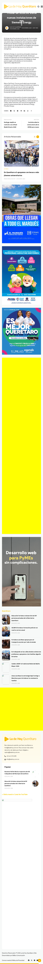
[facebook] (11, 111)
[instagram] (34, 960)
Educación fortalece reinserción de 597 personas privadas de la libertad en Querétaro (24, 618)
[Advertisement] (21, 446)
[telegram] (21, 111)
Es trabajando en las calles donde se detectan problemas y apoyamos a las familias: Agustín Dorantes (26, 654)
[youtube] (37, 960)
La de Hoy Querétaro (15, 27)
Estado (6, 169)
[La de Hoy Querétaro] (20, 6)
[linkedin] (24, 111)
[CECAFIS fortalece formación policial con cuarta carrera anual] (6, 631)
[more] (31, 111)
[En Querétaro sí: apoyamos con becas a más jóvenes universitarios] (21, 153)
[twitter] (14, 111)
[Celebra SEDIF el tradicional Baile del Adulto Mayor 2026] (6, 668)
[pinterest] (17, 111)
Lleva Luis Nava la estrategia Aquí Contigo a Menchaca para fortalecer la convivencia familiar (26, 678)
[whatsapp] (27, 111)
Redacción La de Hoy (9, 179)
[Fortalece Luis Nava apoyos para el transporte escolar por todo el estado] (6, 643)
